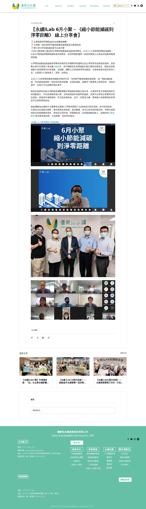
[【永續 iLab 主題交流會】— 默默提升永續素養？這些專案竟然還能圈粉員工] (73, 366)
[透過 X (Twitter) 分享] (37, 338)
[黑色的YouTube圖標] (135, 5)
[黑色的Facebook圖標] (131, 5)
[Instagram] (138, 5)
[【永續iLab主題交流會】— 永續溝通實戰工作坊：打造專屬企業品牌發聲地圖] (110, 366)
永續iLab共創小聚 (93, 468)
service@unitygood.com (34, 450)
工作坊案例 (93, 464)
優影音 (109, 464)
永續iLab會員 (76, 464)
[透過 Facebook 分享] (32, 338)
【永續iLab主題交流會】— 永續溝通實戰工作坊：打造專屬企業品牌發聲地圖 (109, 381)
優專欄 (109, 461)
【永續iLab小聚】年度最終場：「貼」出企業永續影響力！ (34, 381)
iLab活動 (34, 330)
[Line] (141, 5)
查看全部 (123, 353)
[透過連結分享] (49, 338)
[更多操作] (113, 23)
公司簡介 (125, 453)
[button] (59, 6)
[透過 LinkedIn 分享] (43, 338)
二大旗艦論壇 (109, 453)
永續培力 (76, 461)
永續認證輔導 (76, 453)
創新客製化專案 (76, 457)
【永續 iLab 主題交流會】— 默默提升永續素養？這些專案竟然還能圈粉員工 (72, 381)
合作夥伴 (125, 464)
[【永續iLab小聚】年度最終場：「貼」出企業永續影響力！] (36, 366)
